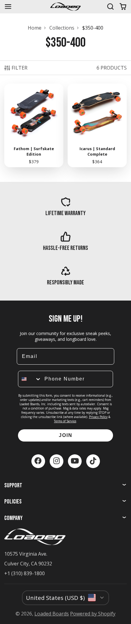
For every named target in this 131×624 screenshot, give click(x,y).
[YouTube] (75, 461)
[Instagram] (56, 461)
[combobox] (29, 379)
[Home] (65, 6)
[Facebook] (38, 461)
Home (34, 27)
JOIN (66, 435)
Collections (61, 27)
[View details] (65, 207)
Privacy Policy (98, 417)
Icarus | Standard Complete (97, 125)
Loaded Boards (51, 613)
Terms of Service (65, 421)
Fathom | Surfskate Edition (33, 125)
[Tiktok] (93, 461)
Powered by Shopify (92, 613)
